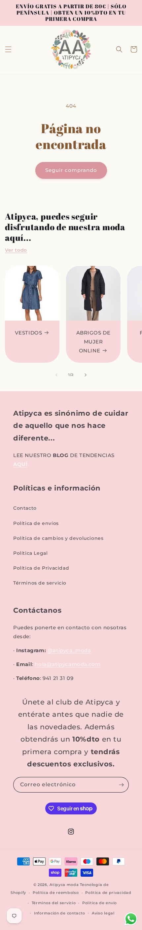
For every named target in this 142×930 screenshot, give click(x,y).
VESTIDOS (28, 333)
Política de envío (99, 903)
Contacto (25, 508)
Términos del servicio (54, 903)
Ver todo (16, 250)
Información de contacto (59, 913)
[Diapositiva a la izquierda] (56, 375)
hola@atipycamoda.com (67, 664)
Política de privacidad (108, 892)
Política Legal (30, 553)
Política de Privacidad (41, 568)
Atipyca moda (65, 884)
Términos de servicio (39, 583)
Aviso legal (103, 913)
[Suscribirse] (121, 785)
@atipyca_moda (69, 650)
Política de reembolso (56, 892)
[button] (8, 49)
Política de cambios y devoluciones (58, 538)
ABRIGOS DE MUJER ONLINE (93, 342)
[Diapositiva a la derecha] (85, 375)
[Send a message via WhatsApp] (131, 919)
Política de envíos (36, 523)
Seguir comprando (71, 170)
